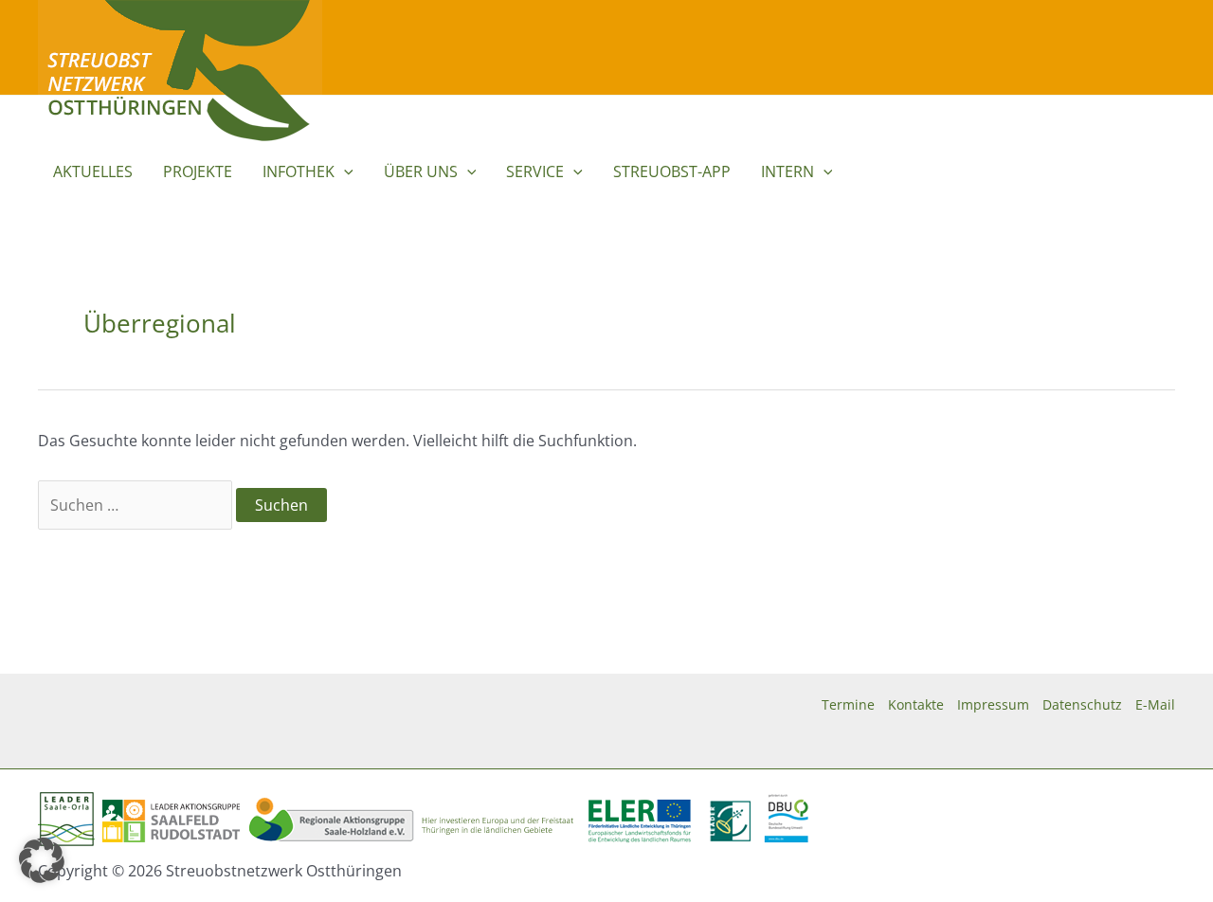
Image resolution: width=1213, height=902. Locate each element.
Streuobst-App (672, 171)
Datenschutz (1082, 704)
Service (535, 171)
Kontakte (916, 704)
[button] (344, 171)
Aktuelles (93, 171)
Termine (848, 704)
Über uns (421, 171)
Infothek (299, 171)
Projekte (197, 171)
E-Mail (1155, 704)
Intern (787, 171)
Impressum (993, 704)
